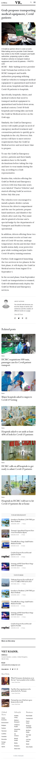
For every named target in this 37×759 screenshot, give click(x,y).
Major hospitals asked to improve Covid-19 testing (16, 398)
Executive (4, 739)
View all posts (18, 314)
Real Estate (29, 715)
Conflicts (3, 733)
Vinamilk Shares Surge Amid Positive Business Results (22, 542)
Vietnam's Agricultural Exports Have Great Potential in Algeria (22, 531)
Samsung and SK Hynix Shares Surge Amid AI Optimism (22, 565)
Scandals (4, 736)
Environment (4, 722)
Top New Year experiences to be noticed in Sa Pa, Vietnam (21, 690)
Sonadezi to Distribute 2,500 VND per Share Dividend (23, 520)
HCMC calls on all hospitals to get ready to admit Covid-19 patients (17, 467)
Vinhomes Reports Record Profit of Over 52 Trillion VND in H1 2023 (22, 581)
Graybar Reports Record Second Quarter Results (21, 553)
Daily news (17, 748)
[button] (4, 3)
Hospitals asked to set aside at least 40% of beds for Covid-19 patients (17, 433)
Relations (16, 746)
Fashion (3, 728)
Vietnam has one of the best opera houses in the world (21, 701)
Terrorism (4, 731)
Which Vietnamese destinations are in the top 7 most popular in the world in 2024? (22, 680)
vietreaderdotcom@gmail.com (10, 665)
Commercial (29, 718)
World (27, 744)
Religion (3, 725)
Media (16, 743)
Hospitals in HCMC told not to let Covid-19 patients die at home (17, 502)
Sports (3, 746)
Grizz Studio (29, 747)
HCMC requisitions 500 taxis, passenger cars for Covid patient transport (16, 362)
